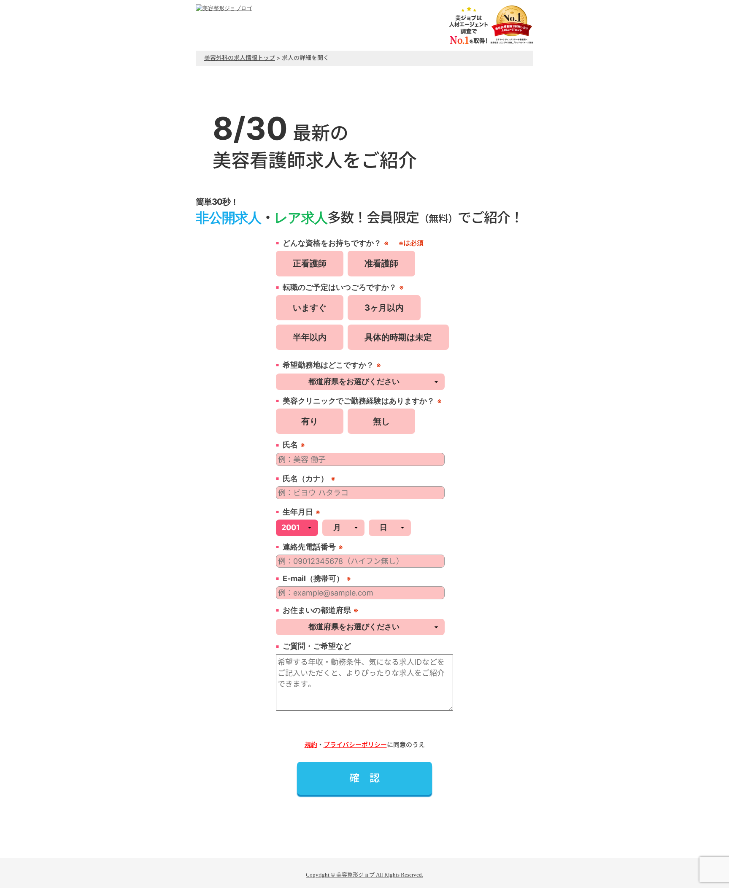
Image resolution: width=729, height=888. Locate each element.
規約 (311, 745)
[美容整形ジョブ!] (224, 8)
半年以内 (310, 337)
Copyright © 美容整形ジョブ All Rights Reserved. (364, 875)
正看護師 (310, 263)
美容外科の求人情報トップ (239, 57)
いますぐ (310, 308)
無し (381, 421)
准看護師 (381, 263)
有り (309, 421)
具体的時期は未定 (398, 337)
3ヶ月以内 (384, 308)
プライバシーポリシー (355, 745)
